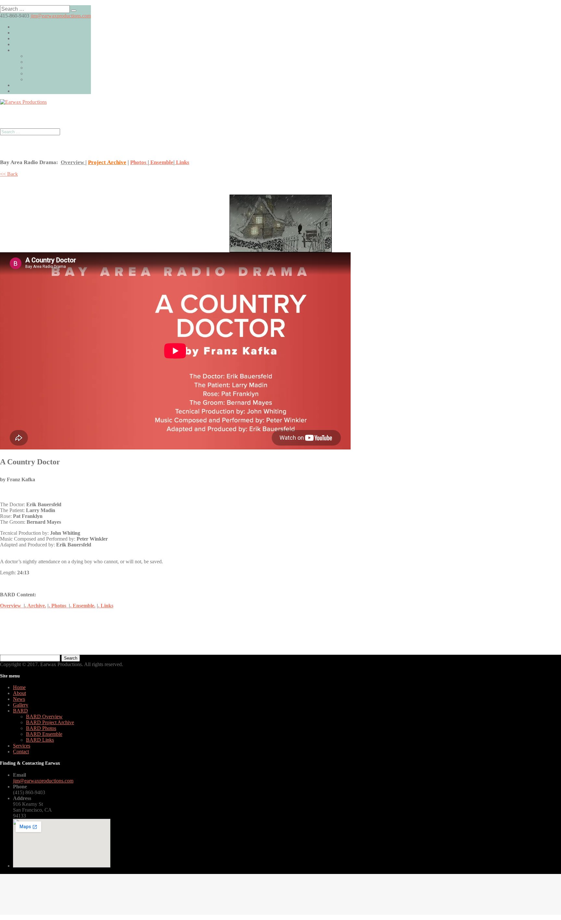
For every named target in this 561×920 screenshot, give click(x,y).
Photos (139, 162)
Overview (73, 162)
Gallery (20, 44)
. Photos (59, 605)
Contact (21, 91)
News (19, 38)
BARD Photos (41, 67)
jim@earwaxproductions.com (43, 780)
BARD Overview (44, 56)
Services (21, 85)
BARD (20, 50)
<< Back (9, 174)
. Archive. (35, 605)
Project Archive (107, 162)
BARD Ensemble (44, 73)
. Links (105, 605)
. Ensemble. (82, 605)
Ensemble (161, 162)
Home (19, 27)
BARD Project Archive (50, 62)
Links (182, 162)
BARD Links (40, 79)
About (19, 32)
